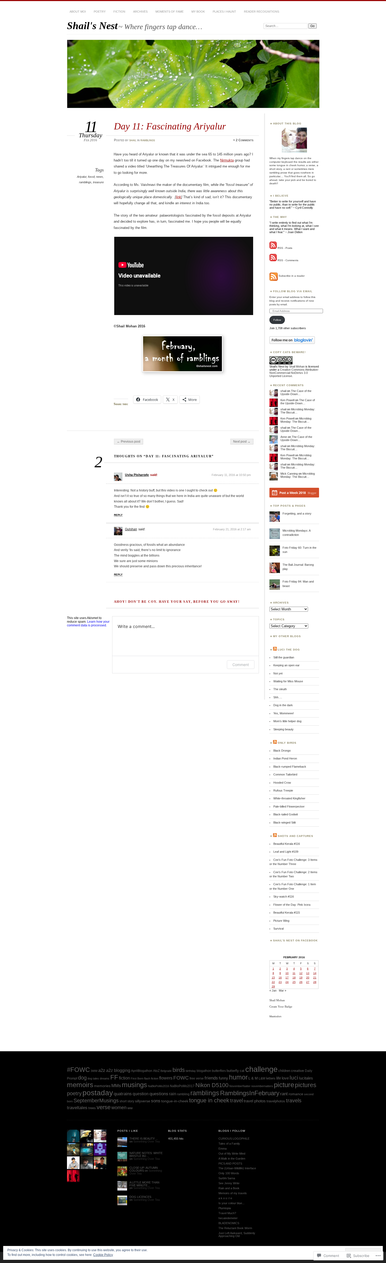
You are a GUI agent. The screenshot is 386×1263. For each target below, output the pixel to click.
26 (300, 982)
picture (284, 1084)
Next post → (242, 441)
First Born (137, 1078)
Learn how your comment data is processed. (88, 623)
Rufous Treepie (283, 790)
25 (294, 982)
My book (198, 11)
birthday (191, 1070)
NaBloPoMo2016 (158, 1086)
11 (294, 973)
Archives (140, 11)
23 (280, 982)
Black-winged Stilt (284, 822)
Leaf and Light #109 (285, 851)
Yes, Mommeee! (283, 713)
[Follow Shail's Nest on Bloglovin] (292, 342)
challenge (261, 1069)
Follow (277, 319)
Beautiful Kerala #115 (286, 912)
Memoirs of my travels (232, 1193)
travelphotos (276, 1101)
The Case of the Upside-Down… (295, 392)
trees (92, 1108)
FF (114, 1077)
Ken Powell (287, 400)
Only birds (287, 742)
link (178, 197)
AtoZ (156, 1071)
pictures (305, 1085)
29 (273, 986)
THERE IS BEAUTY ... (143, 1138)
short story (126, 1101)
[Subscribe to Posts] (273, 248)
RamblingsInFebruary (249, 1093)
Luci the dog (289, 649)
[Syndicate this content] (275, 649)
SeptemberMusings (96, 1100)
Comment (240, 664)
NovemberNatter (240, 1086)
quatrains (123, 1093)
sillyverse (142, 1101)
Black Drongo (282, 750)
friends (211, 1078)
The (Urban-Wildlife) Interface (237, 1168)
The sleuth (280, 689)
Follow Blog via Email (292, 291)
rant (284, 1093)
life (278, 1078)
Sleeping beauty (283, 729)
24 (287, 982)
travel (236, 1100)
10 (287, 973)
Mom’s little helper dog (287, 721)
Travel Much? (227, 1213)
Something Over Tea (146, 1141)
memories (102, 1086)
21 (314, 977)
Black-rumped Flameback (289, 766)
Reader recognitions (261, 11)
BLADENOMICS (228, 1223)
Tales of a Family (229, 1143)
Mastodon (275, 1016)
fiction (124, 1078)
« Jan (273, 990)
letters (270, 1078)
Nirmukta (227, 160)
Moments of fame (169, 11)
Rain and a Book (228, 1188)
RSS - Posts (285, 248)
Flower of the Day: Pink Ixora (291, 904)
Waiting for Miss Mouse (288, 681)
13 (307, 973)
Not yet (278, 673)
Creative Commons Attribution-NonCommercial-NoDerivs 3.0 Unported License (294, 373)
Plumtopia (224, 1208)
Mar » (282, 990)
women (119, 1107)
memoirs (80, 1084)
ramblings (147, 140)
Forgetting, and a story (297, 513)
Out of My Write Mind (231, 1153)
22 (273, 982)
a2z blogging (118, 1070)
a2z (101, 1070)
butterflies (219, 1071)
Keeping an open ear (286, 665)
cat (242, 1071)
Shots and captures (295, 836)
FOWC (181, 1078)
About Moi (78, 11)
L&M (262, 1078)
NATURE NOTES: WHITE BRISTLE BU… (146, 1154)
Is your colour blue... (231, 1203)
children (284, 1071)
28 (314, 982)
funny (223, 1078)
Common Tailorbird (285, 774)
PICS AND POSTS (230, 1163)
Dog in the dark (283, 705)
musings (134, 1084)
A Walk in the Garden (231, 1158)
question (141, 1093)
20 (307, 977)
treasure (98, 182)
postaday (97, 1093)
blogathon (204, 1071)
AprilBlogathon (141, 1071)
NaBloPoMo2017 (182, 1086)
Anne (283, 436)
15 (273, 977)
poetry (100, 11)
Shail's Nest (92, 25)
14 (314, 973)
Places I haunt (224, 11)
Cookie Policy (103, 1255)
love (285, 1078)
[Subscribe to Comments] (273, 260)
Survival (278, 928)
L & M (253, 1078)
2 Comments (244, 140)
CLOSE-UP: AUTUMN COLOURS (143, 1169)
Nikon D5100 (211, 1085)
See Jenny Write (228, 1183)
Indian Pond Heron (285, 758)
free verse (197, 1078)
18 (294, 977)
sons (155, 1100)
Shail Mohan (297, 366)
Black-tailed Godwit (285, 814)
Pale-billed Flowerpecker (289, 806)
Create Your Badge (280, 1006)
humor (238, 1077)
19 (300, 977)
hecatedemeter (228, 1218)
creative (297, 1071)
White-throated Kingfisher (289, 798)
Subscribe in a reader (292, 275)
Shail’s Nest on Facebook (295, 940)
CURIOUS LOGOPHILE (233, 1138)
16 (280, 977)
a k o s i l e (225, 1198)
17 (287, 977)
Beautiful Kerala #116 (286, 843)
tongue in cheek (209, 1100)
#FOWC (78, 1069)
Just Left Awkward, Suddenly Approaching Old (236, 1234)
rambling (183, 1094)
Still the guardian (283, 657)
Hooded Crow (282, 782)
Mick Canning (289, 473)
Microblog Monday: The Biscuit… (295, 420)
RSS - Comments (288, 260)
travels (293, 1100)
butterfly (233, 1071)
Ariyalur (81, 176)
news (99, 176)
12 (300, 973)
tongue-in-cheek (174, 1101)
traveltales (77, 1107)
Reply (118, 514)
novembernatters (262, 1086)
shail (132, 140)
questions (158, 1093)
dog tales (93, 1078)
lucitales (306, 1078)
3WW (94, 1070)
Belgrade (166, 1070)
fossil (91, 176)
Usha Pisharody (137, 475)
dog (82, 1078)
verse (104, 1107)
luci (294, 1078)
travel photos (255, 1101)
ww (130, 1108)
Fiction (119, 11)
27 (307, 982)
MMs (116, 1085)
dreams (104, 1078)
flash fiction (151, 1078)
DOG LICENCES (140, 1196)
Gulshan (131, 529)
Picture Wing (281, 920)
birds (179, 1070)
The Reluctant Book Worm (235, 1228)
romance (296, 1094)
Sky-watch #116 (283, 896)
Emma (222, 1148)
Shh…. (277, 697)
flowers (166, 1078)
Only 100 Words (228, 1173)
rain (172, 1094)
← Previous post (128, 441)
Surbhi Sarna (226, 1178)
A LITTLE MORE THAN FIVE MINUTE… (144, 1184)
